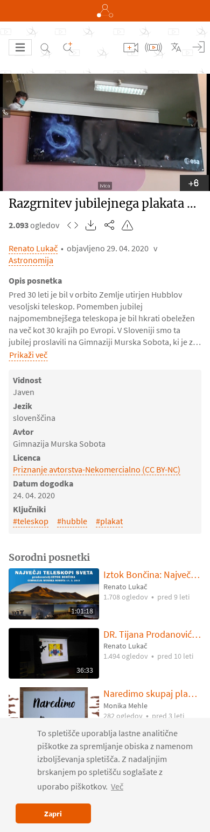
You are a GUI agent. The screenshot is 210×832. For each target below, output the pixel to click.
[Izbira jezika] (176, 47)
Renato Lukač (33, 248)
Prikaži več (28, 354)
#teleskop (30, 521)
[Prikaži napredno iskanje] (68, 47)
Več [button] (117, 786)
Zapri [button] (53, 814)
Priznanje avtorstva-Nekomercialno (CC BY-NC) (96, 469)
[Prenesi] (91, 225)
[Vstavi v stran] (72, 225)
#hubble (72, 521)
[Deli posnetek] (109, 225)
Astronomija (31, 260)
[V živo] (153, 47)
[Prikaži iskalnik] (45, 47)
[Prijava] (198, 47)
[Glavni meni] (20, 47)
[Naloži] (131, 47)
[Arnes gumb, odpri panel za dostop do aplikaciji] (105, 11)
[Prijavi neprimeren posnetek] (127, 225)
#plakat (109, 521)
